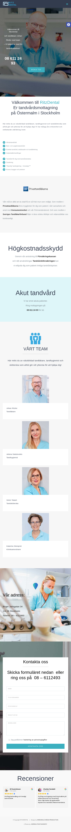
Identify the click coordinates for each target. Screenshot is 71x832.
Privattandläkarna (10, 206)
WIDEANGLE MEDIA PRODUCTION (47, 820)
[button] (68, 24)
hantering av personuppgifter (35, 740)
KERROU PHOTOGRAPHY (39, 824)
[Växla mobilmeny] (67, 4)
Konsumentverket (19, 210)
